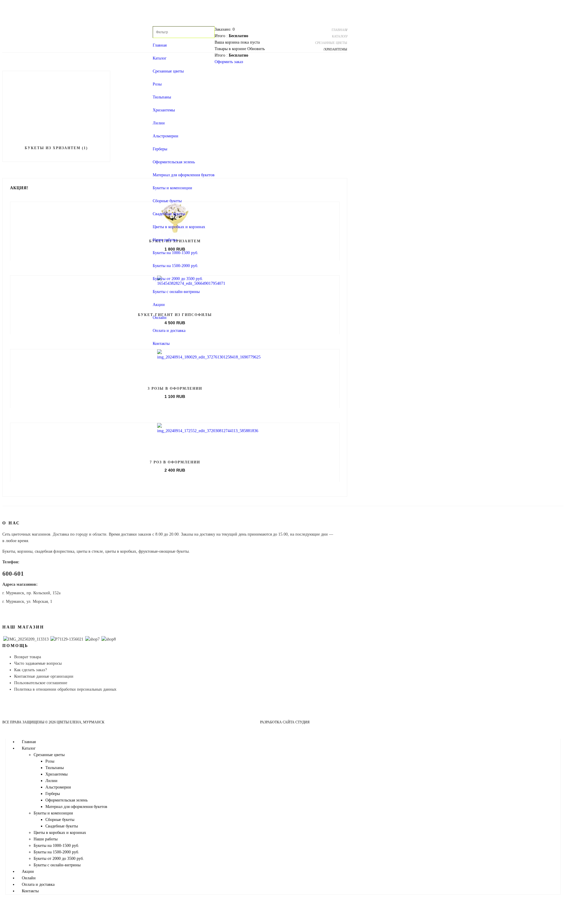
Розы (157, 84)
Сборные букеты (167, 201)
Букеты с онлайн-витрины (176, 291)
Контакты (161, 343)
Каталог (160, 58)
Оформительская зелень (174, 162)
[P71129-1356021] (66, 639)
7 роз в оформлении (175, 462)
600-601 (13, 573)
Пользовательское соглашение (40, 683)
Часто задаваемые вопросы (38, 663)
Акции (159, 304)
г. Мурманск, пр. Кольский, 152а (31, 593)
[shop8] (108, 639)
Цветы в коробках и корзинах (179, 227)
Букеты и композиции (172, 188)
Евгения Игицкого (328, 722)
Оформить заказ (229, 62)
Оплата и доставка (169, 330)
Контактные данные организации (43, 676)
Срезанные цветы (168, 71)
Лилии (159, 123)
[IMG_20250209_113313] (26, 639)
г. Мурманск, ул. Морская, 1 (27, 601)
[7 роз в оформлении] (207, 431)
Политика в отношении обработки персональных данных (65, 689)
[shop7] (92, 639)
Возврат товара (27, 657)
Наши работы (165, 240)
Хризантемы (164, 110)
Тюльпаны (162, 97)
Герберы (160, 149)
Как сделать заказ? (30, 670)
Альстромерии (165, 136)
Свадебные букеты (169, 214)
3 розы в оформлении (175, 388)
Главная (160, 45)
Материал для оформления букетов (184, 175)
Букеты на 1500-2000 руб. (175, 266)
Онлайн (160, 317)
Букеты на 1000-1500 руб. (175, 253)
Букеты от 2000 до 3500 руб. (178, 278)
